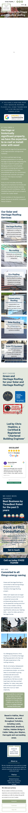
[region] (14, 799)
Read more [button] (6, 475)
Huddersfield (9, 727)
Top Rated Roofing (17, 117)
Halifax (6, 729)
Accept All (14, 801)
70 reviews (17, 453)
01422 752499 (9, 1)
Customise (14, 805)
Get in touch (14, 550)
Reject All (14, 809)
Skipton (21, 732)
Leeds (17, 724)
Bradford (20, 727)
